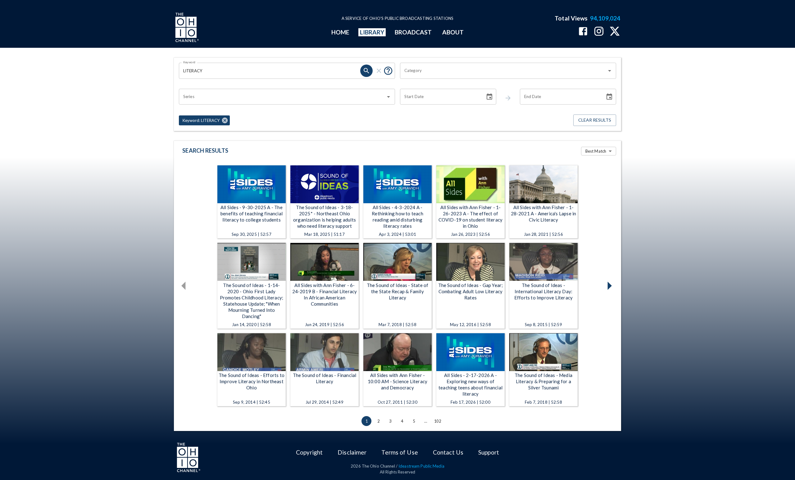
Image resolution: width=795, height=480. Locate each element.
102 (437, 421)
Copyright (309, 452)
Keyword (189, 62)
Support (488, 452)
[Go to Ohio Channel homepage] (186, 28)
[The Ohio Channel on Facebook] (583, 32)
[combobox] (503, 70)
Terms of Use (399, 452)
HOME (340, 32)
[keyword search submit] (366, 71)
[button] (204, 120)
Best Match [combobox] (595, 151)
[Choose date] (489, 97)
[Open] (609, 70)
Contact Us (448, 452)
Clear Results (594, 120)
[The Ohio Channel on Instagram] (598, 32)
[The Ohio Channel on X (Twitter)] (614, 32)
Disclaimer (352, 452)
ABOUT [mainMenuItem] (453, 32)
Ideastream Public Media (421, 466)
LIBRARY (372, 32)
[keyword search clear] (379, 71)
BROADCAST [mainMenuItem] (413, 32)
